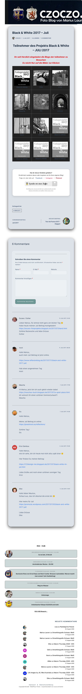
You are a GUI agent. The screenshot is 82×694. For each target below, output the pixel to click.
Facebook (39, 178)
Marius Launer (45, 632)
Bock (48, 655)
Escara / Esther (25, 318)
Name (17, 269)
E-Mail (36, 269)
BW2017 (17, 210)
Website (54, 269)
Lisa (56, 627)
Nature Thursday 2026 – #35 (64, 644)
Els (20, 412)
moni (21, 348)
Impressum (32, 685)
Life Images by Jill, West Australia (39, 673)
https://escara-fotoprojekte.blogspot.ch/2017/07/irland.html (43, 328)
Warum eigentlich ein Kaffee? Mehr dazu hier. (41, 190)
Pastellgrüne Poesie (67, 627)
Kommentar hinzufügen (24, 278)
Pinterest (59, 178)
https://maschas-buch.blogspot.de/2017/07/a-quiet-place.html (44, 392)
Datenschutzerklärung (46, 685)
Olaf (48, 650)
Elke (20, 489)
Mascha (22, 385)
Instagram (49, 178)
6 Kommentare (46, 38)
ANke (49, 661)
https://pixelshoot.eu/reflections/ (32, 424)
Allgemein (35, 38)
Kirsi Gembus (24, 446)
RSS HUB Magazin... (41, 611)
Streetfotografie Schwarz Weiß (63, 632)
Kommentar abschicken (25, 301)
